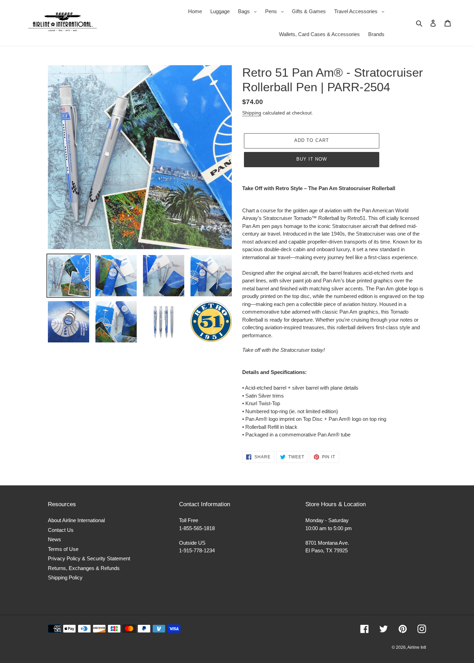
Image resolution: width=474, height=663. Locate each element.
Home (195, 11)
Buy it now (311, 159)
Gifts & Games (309, 11)
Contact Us (61, 530)
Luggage (220, 11)
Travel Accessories (361, 11)
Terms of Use (63, 549)
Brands (376, 34)
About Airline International (76, 520)
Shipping (251, 113)
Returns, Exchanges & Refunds (84, 568)
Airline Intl (416, 647)
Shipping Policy (65, 577)
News (54, 539)
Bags (249, 11)
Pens (276, 11)
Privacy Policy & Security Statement (89, 558)
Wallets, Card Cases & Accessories (319, 34)
